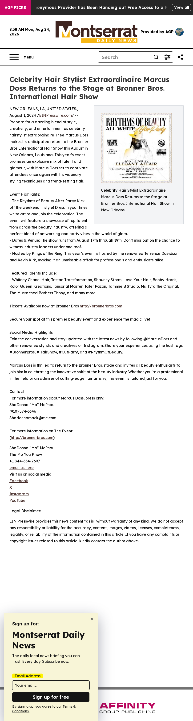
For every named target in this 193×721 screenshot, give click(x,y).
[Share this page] (180, 57)
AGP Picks (15, 7)
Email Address (27, 676)
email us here (21, 467)
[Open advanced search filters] (167, 57)
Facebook (18, 480)
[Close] (92, 619)
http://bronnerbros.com (101, 306)
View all (181, 7)
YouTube (17, 500)
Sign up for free (51, 697)
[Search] (156, 57)
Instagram (19, 494)
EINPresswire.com (55, 115)
